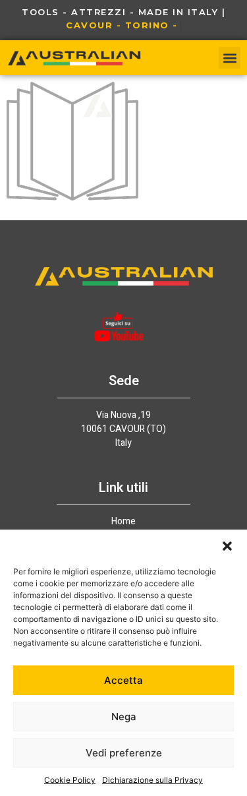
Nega (123, 716)
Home (123, 521)
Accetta (123, 680)
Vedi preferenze (124, 753)
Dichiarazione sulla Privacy (152, 780)
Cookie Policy (70, 780)
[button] (227, 546)
